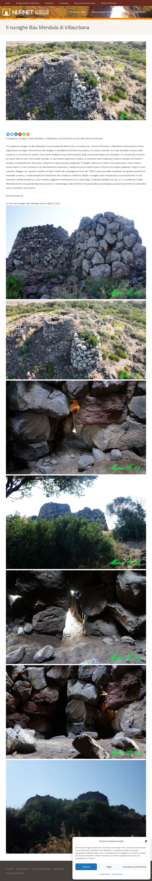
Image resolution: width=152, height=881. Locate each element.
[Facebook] (8, 134)
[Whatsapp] (24, 134)
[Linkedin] (16, 134)
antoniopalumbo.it (15, 873)
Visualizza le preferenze (134, 866)
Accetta (86, 866)
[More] (28, 134)
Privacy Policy (116, 874)
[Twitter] (12, 134)
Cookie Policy (104, 874)
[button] (146, 841)
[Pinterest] (20, 134)
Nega (109, 866)
